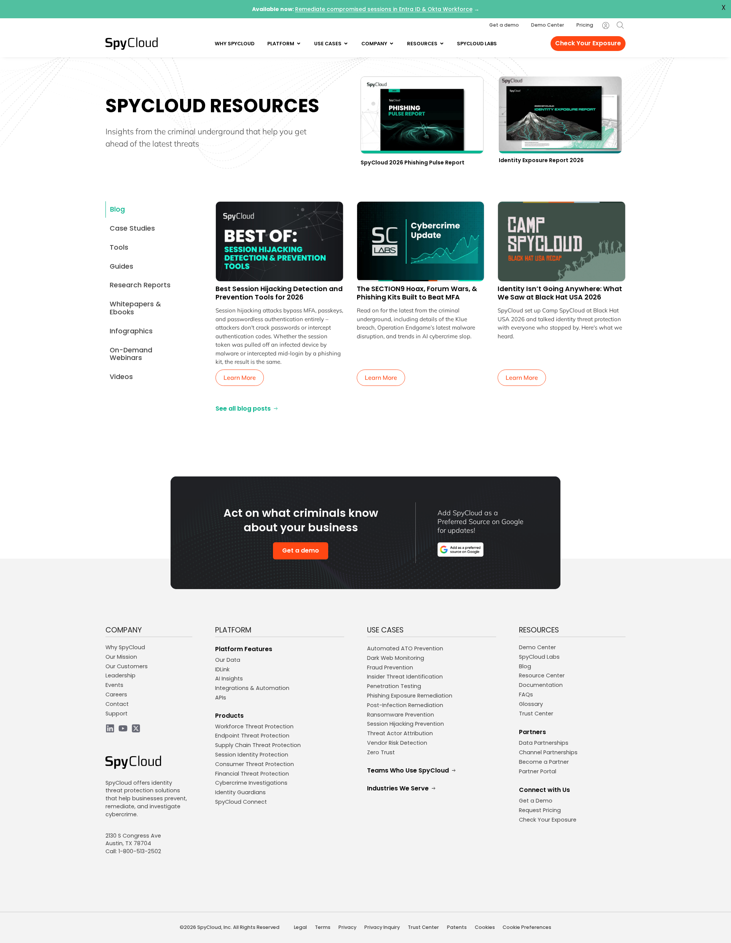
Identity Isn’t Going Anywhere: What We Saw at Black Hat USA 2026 (560, 293)
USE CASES (385, 630)
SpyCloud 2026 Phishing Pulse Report (412, 162)
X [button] (723, 7)
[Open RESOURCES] (441, 43)
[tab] (147, 209)
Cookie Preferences (527, 927)
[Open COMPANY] (391, 43)
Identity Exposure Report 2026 (541, 160)
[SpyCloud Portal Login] (605, 25)
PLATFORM (233, 630)
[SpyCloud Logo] (131, 43)
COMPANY (123, 630)
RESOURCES (539, 630)
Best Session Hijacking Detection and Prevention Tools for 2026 (279, 293)
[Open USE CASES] (345, 43)
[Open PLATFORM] (298, 43)
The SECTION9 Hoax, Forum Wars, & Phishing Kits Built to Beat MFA (417, 293)
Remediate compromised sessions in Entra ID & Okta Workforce (383, 9)
